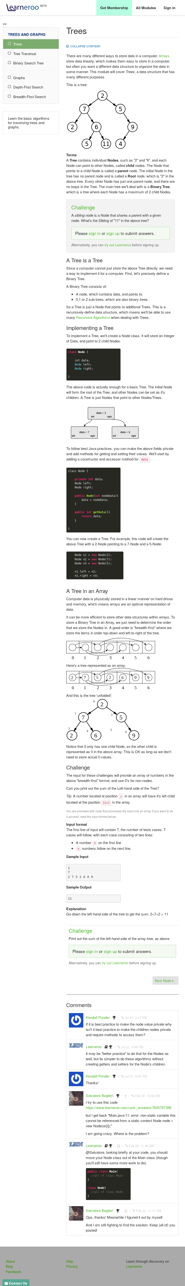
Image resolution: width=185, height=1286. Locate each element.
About (10, 1261)
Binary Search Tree (28, 62)
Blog (9, 1266)
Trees (17, 43)
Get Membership (114, 7)
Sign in (169, 7)
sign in (94, 233)
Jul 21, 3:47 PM (136, 1017)
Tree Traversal (24, 53)
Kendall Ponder (98, 1017)
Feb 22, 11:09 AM (141, 1145)
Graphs (19, 77)
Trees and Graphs (27, 34)
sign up (112, 233)
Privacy (72, 1266)
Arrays (164, 55)
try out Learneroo (118, 244)
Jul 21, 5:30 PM (136, 1076)
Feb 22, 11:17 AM (148, 1210)
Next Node (163, 980)
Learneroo (94, 1046)
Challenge (83, 207)
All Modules (146, 7)
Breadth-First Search (29, 96)
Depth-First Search (28, 86)
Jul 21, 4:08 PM (132, 1047)
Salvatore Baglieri (99, 1095)
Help (69, 1261)
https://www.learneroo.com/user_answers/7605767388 (128, 1107)
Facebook (13, 1271)
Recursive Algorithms (93, 317)
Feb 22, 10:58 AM (147, 1095)
